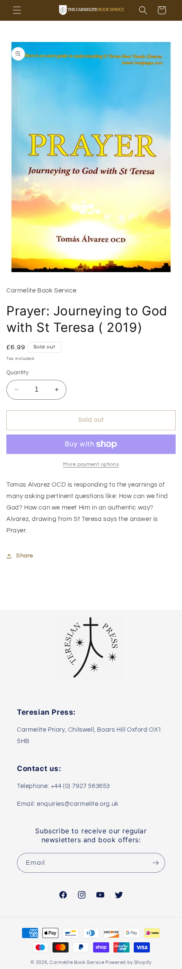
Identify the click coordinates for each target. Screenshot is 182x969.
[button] (17, 10)
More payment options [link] (91, 464)
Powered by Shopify (128, 962)
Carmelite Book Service (77, 962)
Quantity (17, 373)
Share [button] (24, 556)
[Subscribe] (155, 863)
